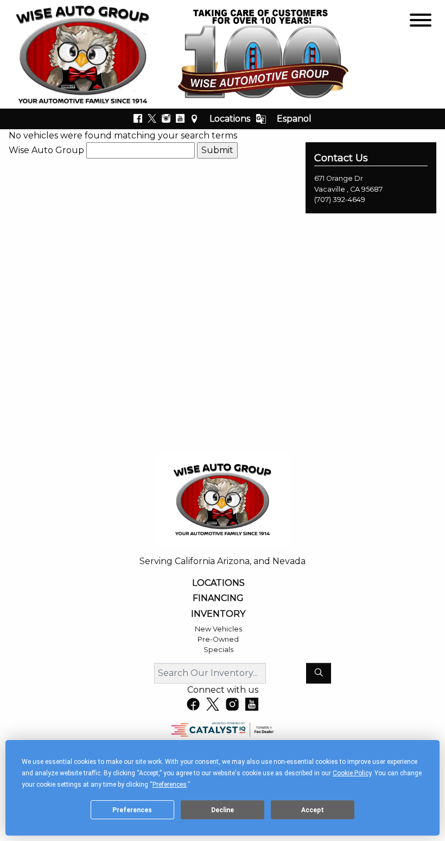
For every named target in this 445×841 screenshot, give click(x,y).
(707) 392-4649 (339, 199)
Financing (218, 598)
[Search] (318, 673)
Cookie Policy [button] (352, 773)
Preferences (132, 810)
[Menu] (421, 22)
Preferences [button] (169, 784)
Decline (222, 810)
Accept (312, 810)
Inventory (218, 614)
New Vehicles (218, 629)
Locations (229, 118)
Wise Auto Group (46, 150)
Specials (218, 650)
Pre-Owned (218, 639)
